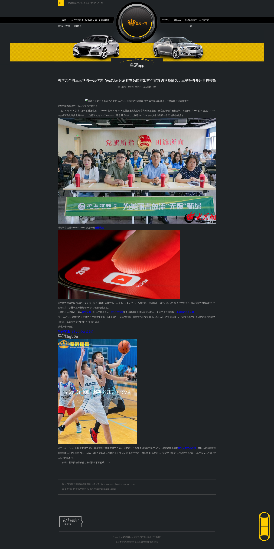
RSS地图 (147, 537)
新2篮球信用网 (191, 21)
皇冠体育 (131, 542)
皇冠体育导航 (121, 542)
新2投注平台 (164, 20)
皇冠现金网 (139, 542)
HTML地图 (156, 537)
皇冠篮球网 (104, 20)
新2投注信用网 (77, 21)
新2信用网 (204, 20)
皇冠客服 (148, 542)
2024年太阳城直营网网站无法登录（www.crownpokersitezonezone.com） (101, 484)
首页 (64, 20)
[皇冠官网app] (137, 22)
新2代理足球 (91, 20)
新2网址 (155, 542)
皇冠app (177, 20)
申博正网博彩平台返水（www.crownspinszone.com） (92, 489)
